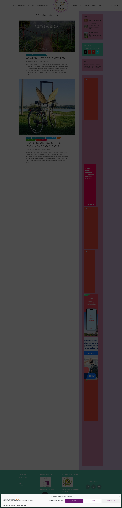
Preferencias (111, 501)
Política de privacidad (15, 505)
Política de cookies (6, 505)
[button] (119, 496)
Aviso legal (23, 505)
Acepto (74, 501)
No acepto (92, 501)
